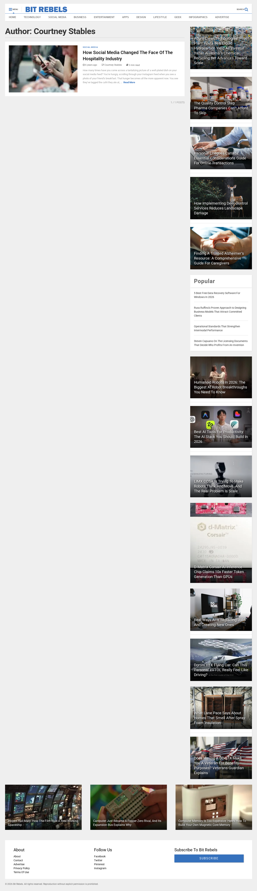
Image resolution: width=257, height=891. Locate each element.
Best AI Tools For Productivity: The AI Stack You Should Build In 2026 (221, 437)
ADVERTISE (222, 17)
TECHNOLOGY (32, 17)
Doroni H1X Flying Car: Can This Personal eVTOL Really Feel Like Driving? (221, 670)
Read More (129, 82)
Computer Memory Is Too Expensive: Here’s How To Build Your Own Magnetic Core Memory (212, 823)
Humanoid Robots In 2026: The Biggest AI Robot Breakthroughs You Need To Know (220, 387)
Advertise (19, 864)
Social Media (90, 47)
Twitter (98, 860)
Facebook (99, 856)
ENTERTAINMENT (104, 17)
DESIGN (141, 17)
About (17, 856)
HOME (12, 17)
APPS (125, 17)
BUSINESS (80, 17)
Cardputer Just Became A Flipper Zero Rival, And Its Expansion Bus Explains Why (127, 823)
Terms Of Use (21, 872)
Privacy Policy (22, 868)
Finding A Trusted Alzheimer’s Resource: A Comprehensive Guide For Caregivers (219, 258)
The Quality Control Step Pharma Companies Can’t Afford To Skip (221, 108)
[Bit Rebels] (44, 10)
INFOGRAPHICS (198, 17)
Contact (18, 860)
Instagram (100, 868)
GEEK (177, 17)
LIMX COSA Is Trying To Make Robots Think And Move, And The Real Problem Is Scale (218, 486)
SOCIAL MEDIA (57, 17)
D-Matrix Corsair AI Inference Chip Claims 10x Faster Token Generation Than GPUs (219, 572)
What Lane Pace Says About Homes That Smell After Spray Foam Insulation (219, 718)
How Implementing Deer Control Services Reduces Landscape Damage (221, 208)
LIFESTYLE (160, 17)
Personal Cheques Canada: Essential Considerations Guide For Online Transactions (220, 158)
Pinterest (99, 864)
